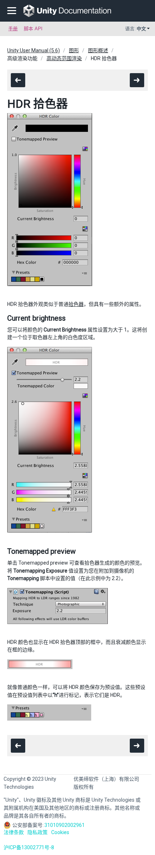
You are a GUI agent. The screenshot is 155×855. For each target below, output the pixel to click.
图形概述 (98, 50)
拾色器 (76, 304)
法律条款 (14, 832)
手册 (13, 28)
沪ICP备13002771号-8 (29, 847)
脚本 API (33, 28)
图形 (74, 50)
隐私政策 (37, 832)
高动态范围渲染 (64, 58)
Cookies (60, 832)
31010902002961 (64, 825)
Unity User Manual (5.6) (33, 50)
